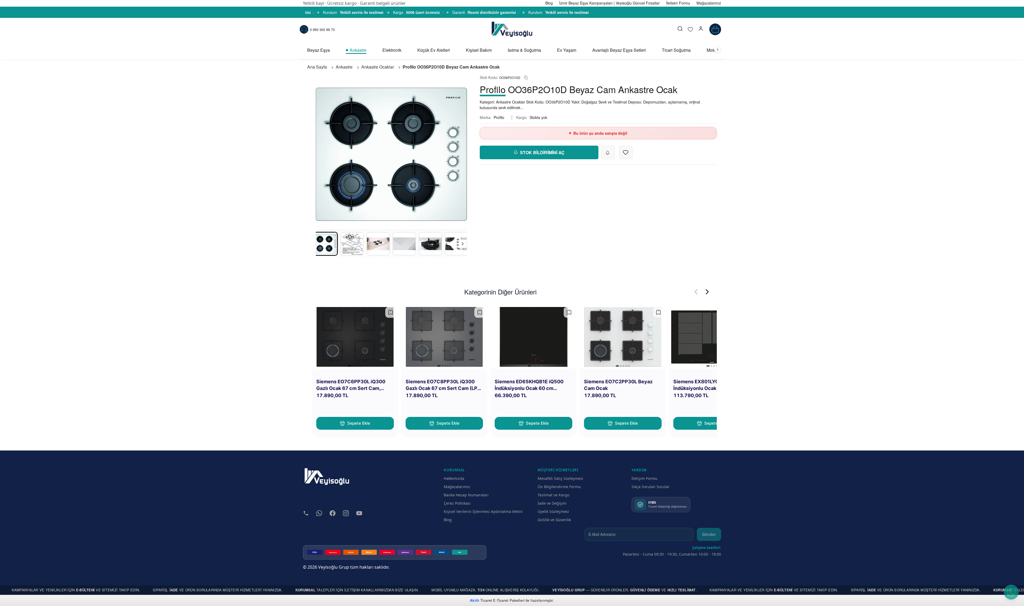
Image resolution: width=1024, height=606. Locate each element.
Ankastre (358, 50)
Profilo (499, 117)
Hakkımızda (454, 478)
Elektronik (391, 50)
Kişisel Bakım (479, 50)
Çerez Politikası (457, 503)
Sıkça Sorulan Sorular (650, 486)
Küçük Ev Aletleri (433, 50)
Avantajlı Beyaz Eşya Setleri (619, 50)
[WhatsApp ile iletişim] (1011, 592)
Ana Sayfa (317, 67)
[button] (701, 29)
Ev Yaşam (566, 50)
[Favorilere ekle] (390, 312)
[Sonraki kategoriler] (717, 49)
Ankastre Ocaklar (377, 67)
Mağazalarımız (457, 486)
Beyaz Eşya (318, 50)
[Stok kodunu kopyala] (526, 77)
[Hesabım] (701, 29)
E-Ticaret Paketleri (509, 600)
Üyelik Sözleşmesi (553, 511)
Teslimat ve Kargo (553, 494)
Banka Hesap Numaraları (466, 494)
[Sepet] (715, 29)
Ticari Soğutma (676, 50)
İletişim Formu (644, 478)
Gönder (709, 534)
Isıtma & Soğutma (524, 50)
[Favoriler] (690, 29)
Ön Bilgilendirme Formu (559, 486)
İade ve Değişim (552, 503)
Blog (448, 519)
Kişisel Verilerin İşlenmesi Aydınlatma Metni (483, 511)
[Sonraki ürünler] (707, 292)
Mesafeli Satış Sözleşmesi (560, 478)
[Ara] (680, 29)
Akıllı (474, 600)
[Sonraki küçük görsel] (462, 244)
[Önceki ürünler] (696, 292)
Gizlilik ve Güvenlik (554, 519)
